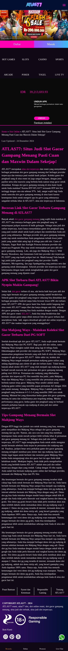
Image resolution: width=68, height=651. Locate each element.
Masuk (51, 44)
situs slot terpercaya (30, 169)
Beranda (9, 649)
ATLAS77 (26, 313)
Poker (25, 75)
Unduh (41, 118)
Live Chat (59, 649)
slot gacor (16, 291)
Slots (25, 59)
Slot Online (14, 131)
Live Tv (59, 75)
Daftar (17, 44)
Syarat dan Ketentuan (25, 591)
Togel (42, 75)
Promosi (43, 649)
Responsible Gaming (42, 591)
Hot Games (8, 59)
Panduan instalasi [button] (43, 122)
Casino (42, 59)
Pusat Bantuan (8, 589)
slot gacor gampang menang (27, 219)
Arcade (8, 75)
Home (4, 131)
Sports (60, 59)
